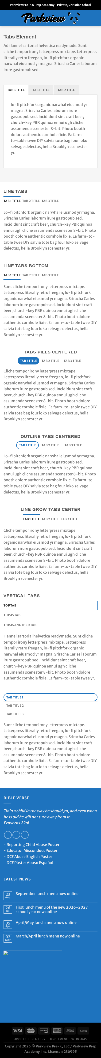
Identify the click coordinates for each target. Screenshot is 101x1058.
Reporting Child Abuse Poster (33, 844)
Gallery (39, 1039)
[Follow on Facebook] (8, 835)
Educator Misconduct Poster (32, 850)
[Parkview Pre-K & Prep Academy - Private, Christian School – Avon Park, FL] (51, 18)
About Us (22, 1039)
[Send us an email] (16, 835)
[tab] (16, 90)
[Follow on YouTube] (25, 835)
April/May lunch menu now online (46, 922)
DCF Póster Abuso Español (30, 862)
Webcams (79, 1039)
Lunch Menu (59, 1039)
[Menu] (6, 18)
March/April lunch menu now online (48, 936)
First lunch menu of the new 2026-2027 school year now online (52, 909)
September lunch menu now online (47, 893)
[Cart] (95, 18)
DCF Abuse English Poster (29, 856)
